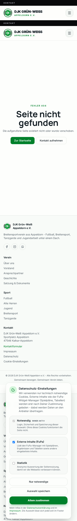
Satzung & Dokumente (17, 283)
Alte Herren (10, 303)
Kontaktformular (13, 346)
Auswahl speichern (38, 490)
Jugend (8, 308)
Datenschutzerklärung (38, 507)
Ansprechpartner (13, 273)
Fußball (8, 298)
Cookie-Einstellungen (16, 361)
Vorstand (9, 268)
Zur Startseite (22, 140)
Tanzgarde (10, 318)
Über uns (9, 263)
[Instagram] (14, 246)
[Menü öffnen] (69, 13)
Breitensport (11, 313)
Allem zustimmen (38, 500)
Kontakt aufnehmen (51, 140)
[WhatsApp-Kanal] (22, 246)
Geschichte (10, 278)
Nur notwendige (38, 481)
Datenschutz (11, 356)
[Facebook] (7, 246)
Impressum (10, 351)
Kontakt (9, 3)
